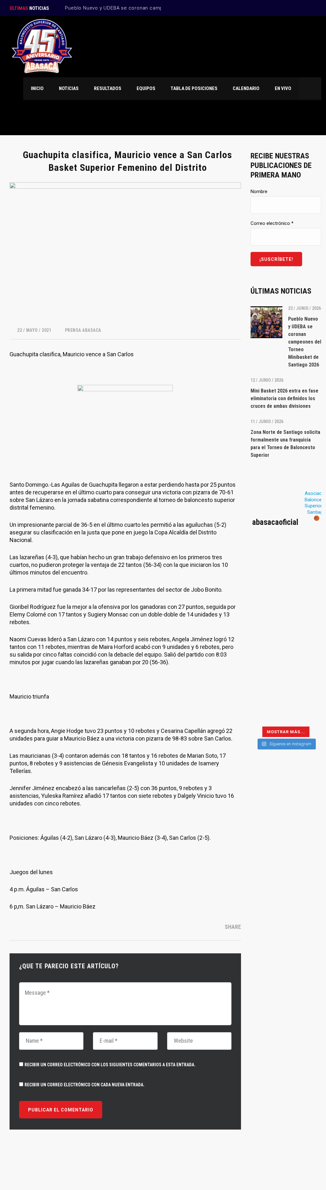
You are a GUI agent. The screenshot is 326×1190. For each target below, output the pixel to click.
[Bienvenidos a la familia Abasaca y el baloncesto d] (304, 689)
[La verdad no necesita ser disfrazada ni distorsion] (267, 557)
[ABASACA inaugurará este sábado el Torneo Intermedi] (304, 711)
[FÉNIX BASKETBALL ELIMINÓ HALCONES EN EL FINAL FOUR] (267, 667)
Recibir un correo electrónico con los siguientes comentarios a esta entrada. (110, 1064)
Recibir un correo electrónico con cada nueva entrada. (85, 1084)
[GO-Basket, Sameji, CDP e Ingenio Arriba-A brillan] (304, 667)
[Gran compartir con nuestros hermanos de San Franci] (304, 601)
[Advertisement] (286, 868)
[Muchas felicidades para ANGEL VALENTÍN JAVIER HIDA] (267, 623)
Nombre (259, 191)
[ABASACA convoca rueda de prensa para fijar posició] (267, 579)
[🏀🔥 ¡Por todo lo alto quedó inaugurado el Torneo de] (267, 711)
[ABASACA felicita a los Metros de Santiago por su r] (267, 689)
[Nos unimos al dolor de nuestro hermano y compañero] (267, 601)
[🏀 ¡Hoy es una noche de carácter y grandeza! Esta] (304, 623)
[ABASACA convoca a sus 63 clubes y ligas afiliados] (304, 579)
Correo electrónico (272, 223)
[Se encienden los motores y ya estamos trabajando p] (304, 557)
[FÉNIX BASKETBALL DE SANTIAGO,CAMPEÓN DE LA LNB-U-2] (267, 645)
